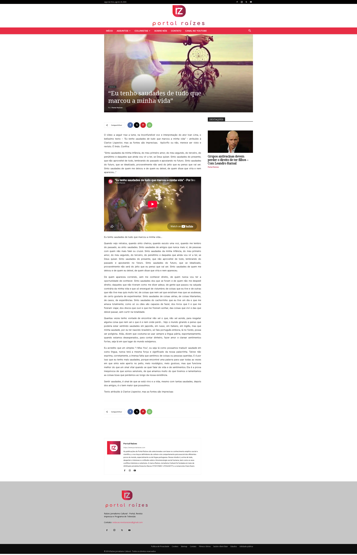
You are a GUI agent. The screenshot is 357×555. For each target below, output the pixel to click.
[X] (246, 2)
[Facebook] (237, 2)
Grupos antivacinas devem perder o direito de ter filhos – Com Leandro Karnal (228, 160)
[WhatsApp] (149, 125)
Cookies (175, 546)
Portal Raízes (117, 108)
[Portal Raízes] (178, 15)
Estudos (234, 546)
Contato (176, 31)
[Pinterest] (143, 125)
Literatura (112, 87)
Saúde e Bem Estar (220, 546)
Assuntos (122, 31)
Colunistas (141, 31)
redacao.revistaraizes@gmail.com (127, 522)
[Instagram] (242, 2)
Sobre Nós (160, 31)
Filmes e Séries (205, 546)
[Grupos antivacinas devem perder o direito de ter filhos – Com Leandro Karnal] (230, 141)
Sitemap (184, 546)
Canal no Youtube (196, 31)
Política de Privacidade (160, 546)
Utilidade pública (246, 546)
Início (109, 31)
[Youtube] (251, 2)
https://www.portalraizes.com (134, 447)
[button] (249, 31)
